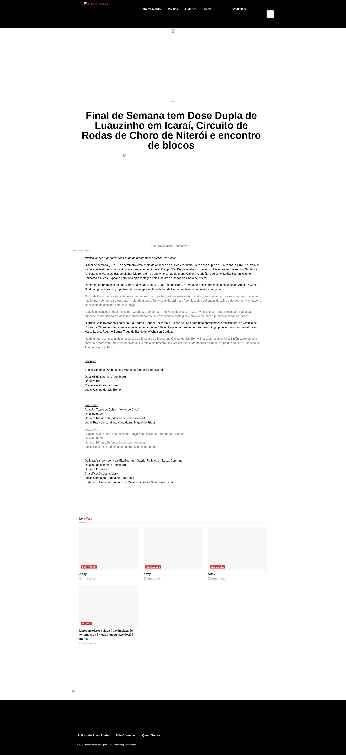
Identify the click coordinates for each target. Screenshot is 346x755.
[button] (270, 8)
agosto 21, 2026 (89, 579)
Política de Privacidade (93, 735)
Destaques (89, 567)
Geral (207, 9)
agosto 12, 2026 (89, 643)
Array (82, 574)
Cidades (191, 9)
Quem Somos (151, 735)
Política (173, 9)
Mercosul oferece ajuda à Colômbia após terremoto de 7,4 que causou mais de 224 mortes (106, 634)
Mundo (86, 623)
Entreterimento (150, 9)
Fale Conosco (125, 735)
